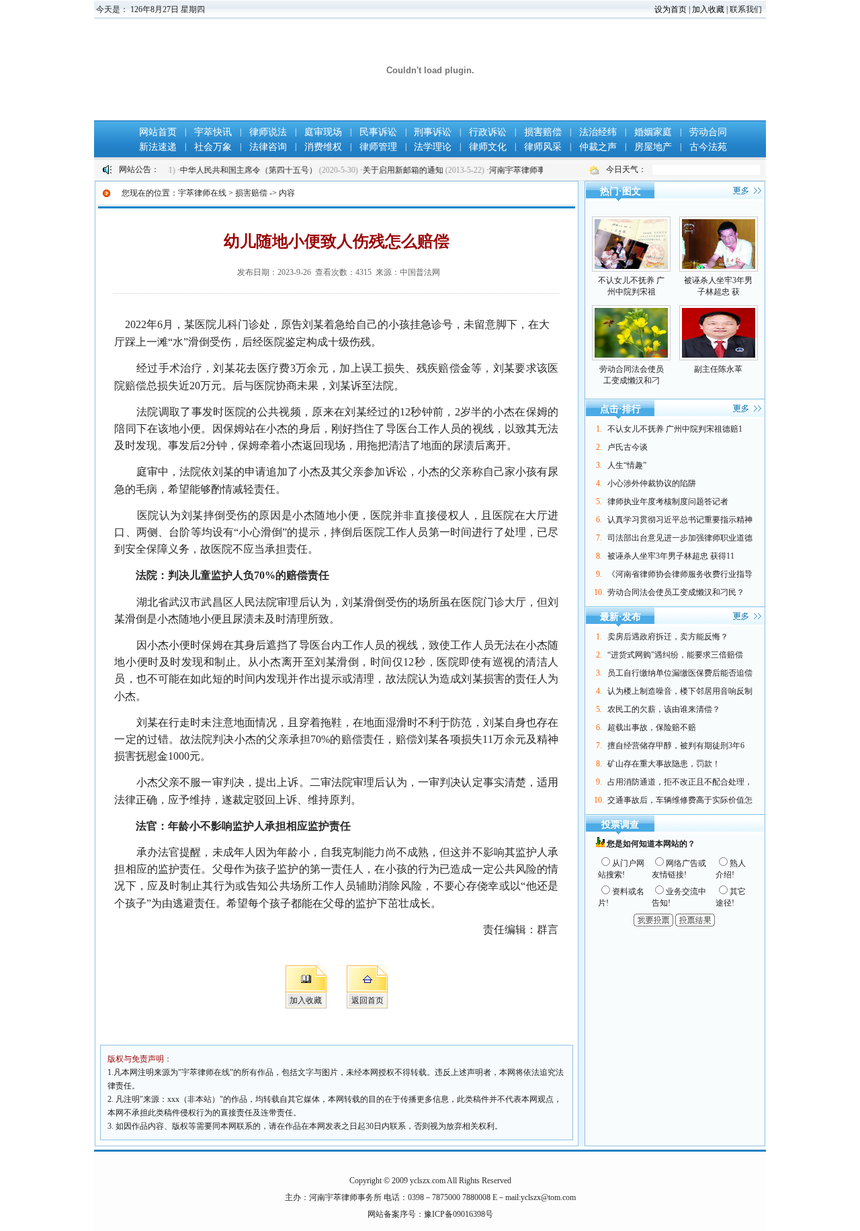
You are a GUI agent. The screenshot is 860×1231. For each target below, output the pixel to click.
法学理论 (433, 147)
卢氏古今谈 (627, 447)
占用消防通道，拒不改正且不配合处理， (679, 782)
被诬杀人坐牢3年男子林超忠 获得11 (670, 556)
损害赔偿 (543, 132)
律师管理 (378, 147)
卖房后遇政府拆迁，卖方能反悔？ (667, 636)
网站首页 (158, 132)
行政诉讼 (488, 132)
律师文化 (488, 147)
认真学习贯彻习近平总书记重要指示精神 (679, 519)
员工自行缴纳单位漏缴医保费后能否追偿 (679, 673)
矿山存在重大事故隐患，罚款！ (663, 763)
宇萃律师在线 (202, 193)
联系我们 (746, 9)
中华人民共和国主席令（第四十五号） (229, 170)
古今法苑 (708, 147)
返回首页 (367, 1000)
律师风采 (543, 147)
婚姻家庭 (653, 132)
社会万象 (213, 147)
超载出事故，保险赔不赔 (651, 727)
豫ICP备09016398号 (458, 1214)
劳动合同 (708, 132)
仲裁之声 (598, 147)
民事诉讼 (378, 132)
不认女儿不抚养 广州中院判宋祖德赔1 (674, 429)
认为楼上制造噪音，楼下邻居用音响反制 (679, 691)
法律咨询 (268, 147)
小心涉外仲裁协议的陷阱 (651, 483)
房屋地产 (653, 147)
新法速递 (158, 147)
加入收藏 (708, 9)
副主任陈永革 (718, 369)
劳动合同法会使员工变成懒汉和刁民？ (675, 592)
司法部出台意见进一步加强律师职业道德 (679, 538)
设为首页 (670, 9)
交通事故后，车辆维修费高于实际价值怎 (679, 800)
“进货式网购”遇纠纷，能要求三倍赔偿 (675, 655)
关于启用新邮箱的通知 (384, 170)
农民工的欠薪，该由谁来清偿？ (663, 709)
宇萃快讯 (213, 132)
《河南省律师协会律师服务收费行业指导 (679, 574)
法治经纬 (598, 132)
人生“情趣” (626, 465)
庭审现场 (323, 132)
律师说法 (268, 132)
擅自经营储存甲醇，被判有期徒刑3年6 (675, 745)
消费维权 (323, 147)
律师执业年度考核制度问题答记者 (667, 501)
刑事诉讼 (433, 132)
